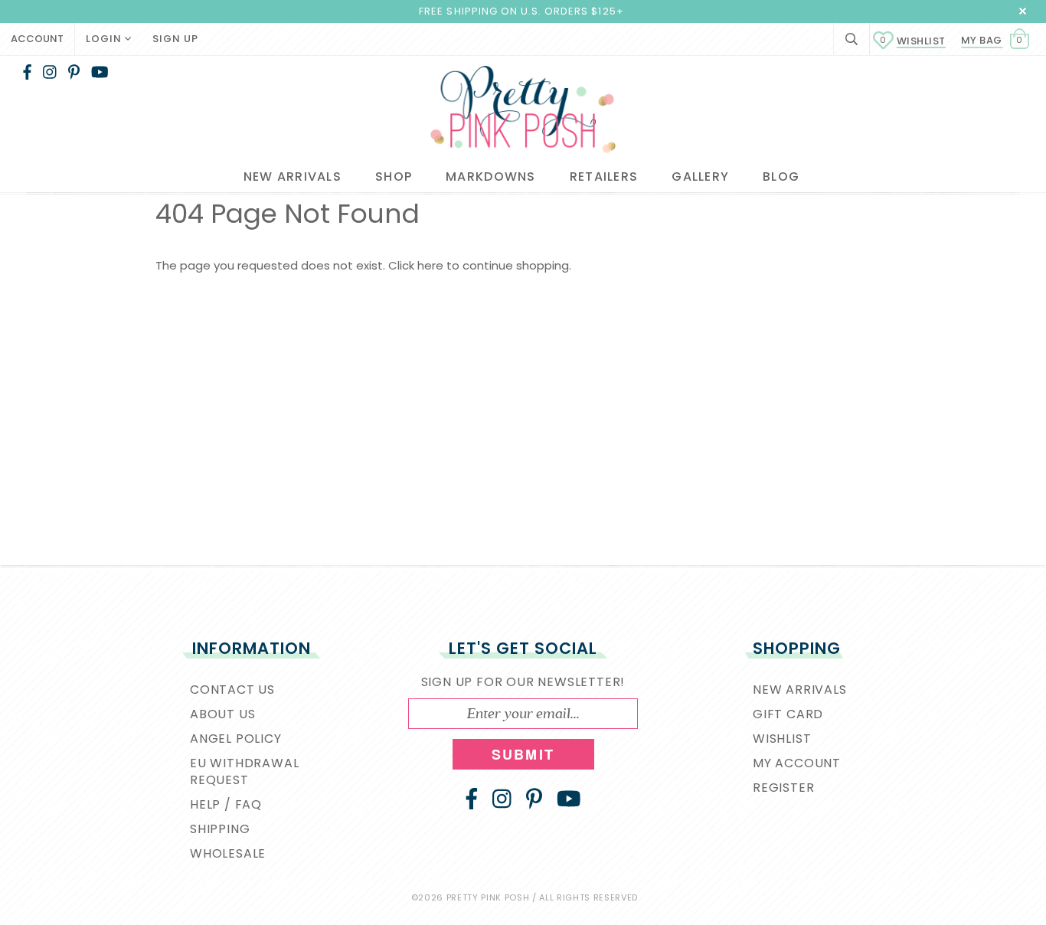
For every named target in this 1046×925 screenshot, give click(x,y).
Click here (417, 265)
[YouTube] (100, 72)
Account (37, 38)
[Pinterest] (74, 72)
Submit (523, 754)
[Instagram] (50, 72)
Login (105, 38)
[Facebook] (27, 72)
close (1022, 11)
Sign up (175, 38)
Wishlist (913, 41)
